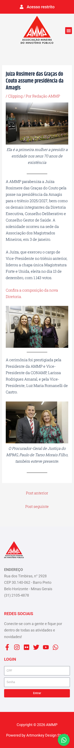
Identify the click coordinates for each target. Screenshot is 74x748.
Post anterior (37, 492)
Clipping (15, 96)
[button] (68, 30)
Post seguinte (37, 506)
